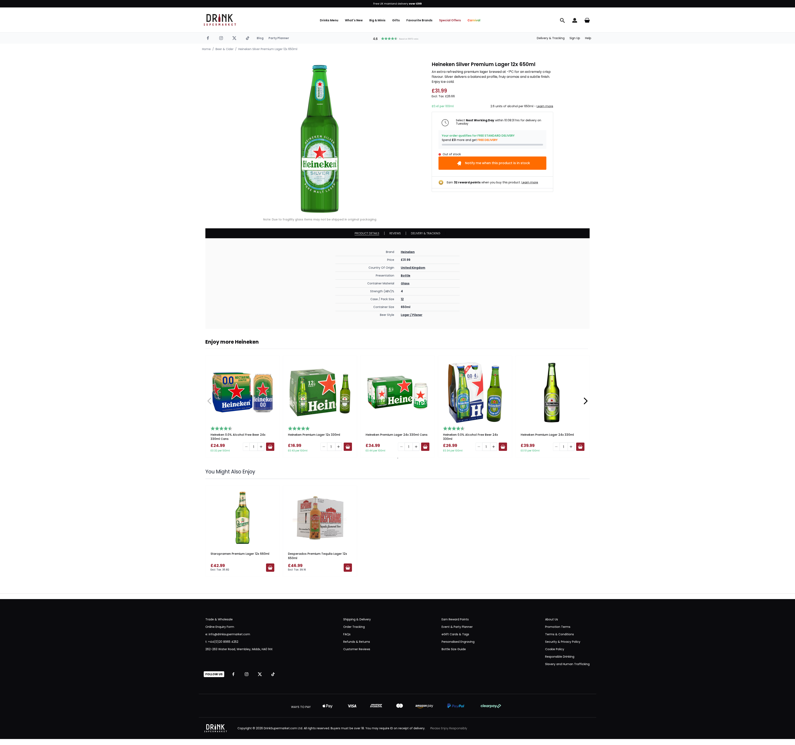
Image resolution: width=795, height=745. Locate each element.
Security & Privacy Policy (562, 642)
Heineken (408, 252)
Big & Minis (377, 20)
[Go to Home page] (220, 20)
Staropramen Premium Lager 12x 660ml (240, 554)
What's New (354, 20)
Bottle (405, 275)
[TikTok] (247, 38)
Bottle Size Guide (454, 649)
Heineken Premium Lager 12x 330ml (314, 435)
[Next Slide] (585, 401)
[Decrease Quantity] (246, 447)
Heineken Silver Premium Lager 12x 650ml (267, 49)
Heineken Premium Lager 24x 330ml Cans (397, 435)
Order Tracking (354, 627)
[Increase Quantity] (261, 447)
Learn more (545, 106)
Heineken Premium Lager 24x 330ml (547, 435)
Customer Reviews (356, 649)
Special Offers (450, 20)
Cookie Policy (554, 649)
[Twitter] (234, 38)
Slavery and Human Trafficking (567, 664)
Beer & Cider (225, 49)
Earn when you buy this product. (492, 182)
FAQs (347, 634)
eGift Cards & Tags (455, 634)
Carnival (473, 20)
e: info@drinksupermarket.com (227, 634)
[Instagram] (221, 38)
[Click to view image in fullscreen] (320, 139)
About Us (551, 619)
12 (402, 299)
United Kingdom (413, 268)
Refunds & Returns (356, 642)
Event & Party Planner (457, 627)
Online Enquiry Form (219, 627)
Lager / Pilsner (411, 315)
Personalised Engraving (458, 642)
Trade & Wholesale (219, 619)
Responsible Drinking (559, 657)
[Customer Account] (575, 20)
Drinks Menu (329, 20)
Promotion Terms (557, 627)
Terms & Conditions (559, 634)
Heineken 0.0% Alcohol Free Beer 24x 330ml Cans (238, 437)
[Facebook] (208, 38)
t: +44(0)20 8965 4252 (221, 642)
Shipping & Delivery (357, 619)
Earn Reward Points (455, 619)
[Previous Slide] (209, 401)
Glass (405, 283)
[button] (397, 38)
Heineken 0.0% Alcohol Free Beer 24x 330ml (470, 437)
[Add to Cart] (270, 447)
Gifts (396, 20)
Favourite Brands (419, 20)
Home (206, 49)
